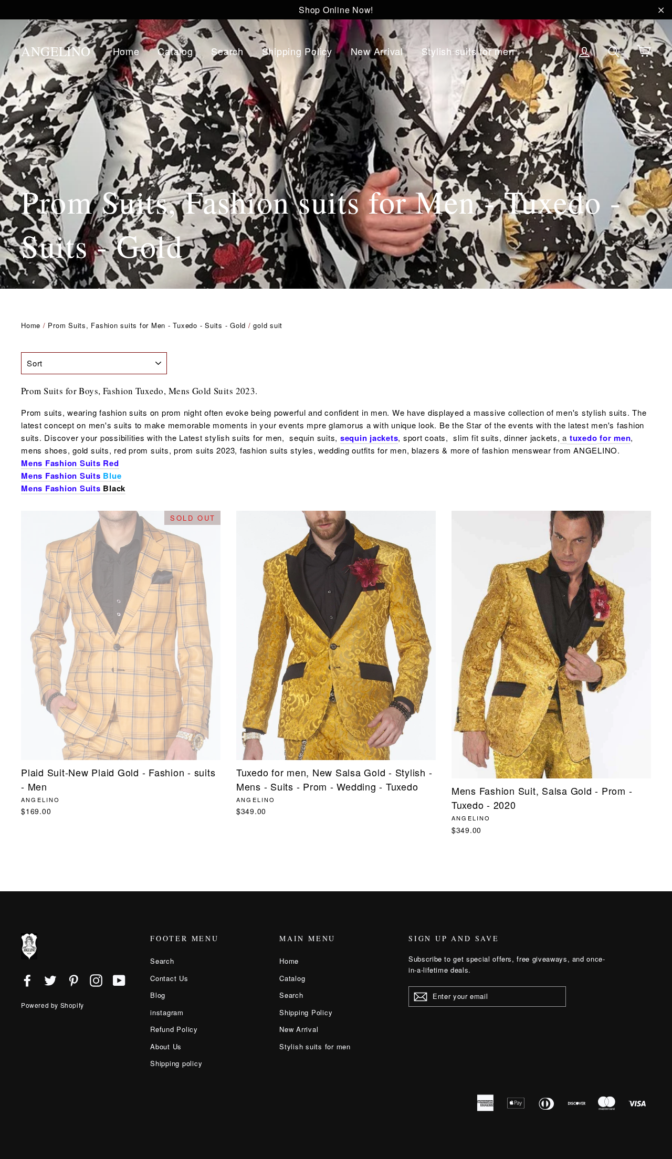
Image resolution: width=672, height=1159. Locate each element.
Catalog (175, 51)
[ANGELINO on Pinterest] (73, 980)
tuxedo (583, 438)
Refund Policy (174, 1029)
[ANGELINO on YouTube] (119, 980)
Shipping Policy (297, 51)
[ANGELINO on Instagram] (96, 980)
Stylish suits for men (468, 51)
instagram (167, 1012)
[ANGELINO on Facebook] (27, 980)
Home (126, 51)
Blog (157, 995)
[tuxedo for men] (568, 438)
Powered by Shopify (52, 1004)
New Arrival (377, 51)
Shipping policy (176, 1063)
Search (227, 51)
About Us (166, 1046)
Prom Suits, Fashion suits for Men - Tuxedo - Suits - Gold (147, 325)
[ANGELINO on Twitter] (50, 980)
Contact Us (169, 978)
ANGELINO (56, 51)
